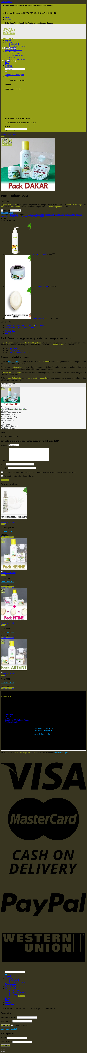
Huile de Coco (6, 531)
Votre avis (5, 461)
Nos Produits (10, 52)
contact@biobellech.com (43, 734)
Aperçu (3, 524)
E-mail (8, 126)
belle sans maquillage (36, 215)
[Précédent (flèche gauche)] (2, 1051)
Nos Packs (13, 57)
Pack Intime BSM (7, 632)
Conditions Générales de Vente (17, 720)
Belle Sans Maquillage (17, 46)
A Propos (9, 42)
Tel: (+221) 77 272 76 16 (43, 728)
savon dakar (28, 217)
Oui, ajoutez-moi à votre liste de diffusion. (18, 476)
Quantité (6, 210)
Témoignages (10, 48)
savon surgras (39, 217)
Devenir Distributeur (13, 50)
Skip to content (6, 2)
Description (10, 331)
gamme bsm (49, 215)
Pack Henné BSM (7, 582)
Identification (6, 1025)
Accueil (8, 40)
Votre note (4, 445)
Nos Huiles (13, 59)
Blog (7, 17)
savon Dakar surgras (15, 348)
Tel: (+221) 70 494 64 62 (43, 730)
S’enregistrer (5, 1045)
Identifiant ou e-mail (9, 1017)
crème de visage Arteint (17, 350)
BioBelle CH (14, 44)
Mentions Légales (11, 722)
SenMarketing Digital (61, 753)
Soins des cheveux (16, 55)
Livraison (8, 19)
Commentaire (40, 325)
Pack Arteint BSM (7, 683)
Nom (3, 464)
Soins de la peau (15, 53)
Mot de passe (6, 1021)
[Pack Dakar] (28, 190)
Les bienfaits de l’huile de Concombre (19, 325)
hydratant (11, 217)
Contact (8, 65)
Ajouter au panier (7, 213)
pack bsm (19, 217)
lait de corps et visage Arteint (18, 352)
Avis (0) (8, 333)
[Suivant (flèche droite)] (4, 1051)
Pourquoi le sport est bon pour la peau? (20, 327)
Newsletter (9, 714)
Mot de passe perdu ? (9, 1029)
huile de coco (70, 215)
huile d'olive (59, 215)
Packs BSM (12, 135)
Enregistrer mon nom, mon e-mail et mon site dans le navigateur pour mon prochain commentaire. (39, 472)
